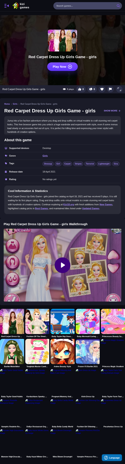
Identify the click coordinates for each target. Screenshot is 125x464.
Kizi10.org (68, 204)
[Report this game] (110, 89)
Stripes (78, 164)
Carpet (67, 164)
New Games (106, 204)
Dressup (48, 164)
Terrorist (90, 164)
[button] (119, 89)
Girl (58, 164)
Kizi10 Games (25, 5)
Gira (116, 164)
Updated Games (90, 208)
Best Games (41, 208)
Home (7, 104)
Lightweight (103, 164)
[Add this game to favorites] (101, 89)
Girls (15, 104)
